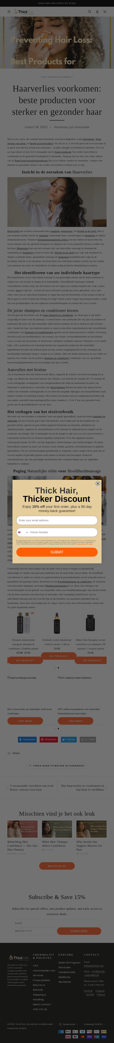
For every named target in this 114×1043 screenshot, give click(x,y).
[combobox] (22, 532)
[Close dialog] (98, 483)
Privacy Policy (81, 544)
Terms (90, 544)
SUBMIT (57, 552)
